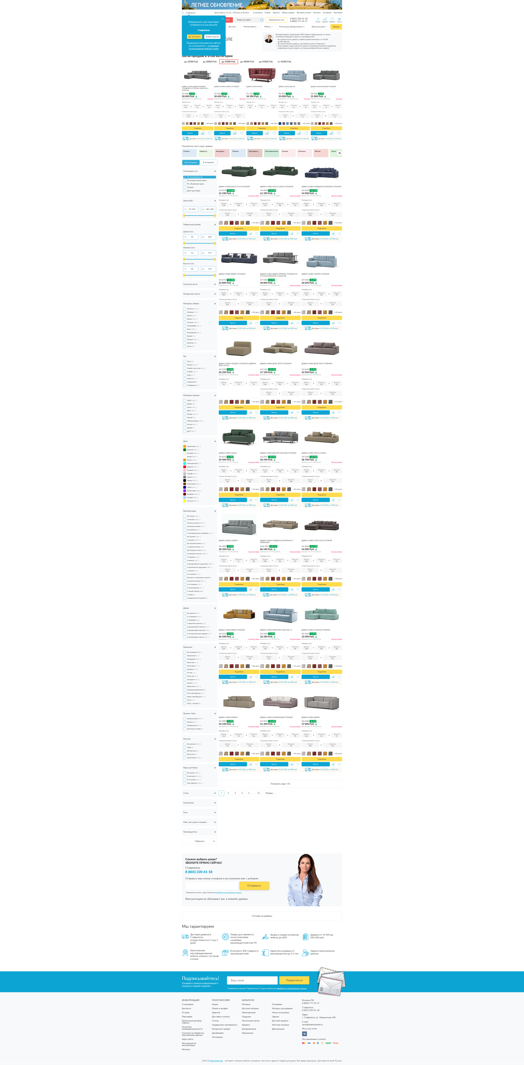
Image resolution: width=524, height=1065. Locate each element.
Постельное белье (251, 1021)
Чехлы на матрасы (280, 1013)
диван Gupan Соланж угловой (316, 630)
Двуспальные (278, 1029)
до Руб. (191, 62)
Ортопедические (271, 151)
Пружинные (247, 1033)
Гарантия (276, 12)
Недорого (203, 151)
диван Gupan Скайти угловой (226, 86)
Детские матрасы (250, 1009)
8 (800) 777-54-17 (298, 21)
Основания (277, 1004)
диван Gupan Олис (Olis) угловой (317, 540)
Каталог (226, 20)
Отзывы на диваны (262, 916)
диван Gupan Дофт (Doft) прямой (317, 363)
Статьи (215, 1021)
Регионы (186, 1049)
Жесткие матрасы (280, 1025)
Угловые (186, 151)
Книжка (285, 151)
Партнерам (338, 12)
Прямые (235, 151)
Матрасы (246, 1004)
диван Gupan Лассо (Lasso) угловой (276, 186)
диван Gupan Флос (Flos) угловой (234, 186)
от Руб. (284, 62)
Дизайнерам (218, 1033)
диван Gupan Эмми (254, 86)
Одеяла (275, 1017)
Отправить (254, 885)
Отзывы (268, 12)
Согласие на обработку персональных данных (193, 1034)
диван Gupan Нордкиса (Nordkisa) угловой (321, 186)
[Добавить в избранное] (210, 133)
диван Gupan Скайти (228, 540)
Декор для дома (318, 27)
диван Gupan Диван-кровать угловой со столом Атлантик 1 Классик (195, 88)
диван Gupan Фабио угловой (232, 274)
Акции (215, 1004)
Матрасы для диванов (282, 1009)
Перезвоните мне (276, 20)
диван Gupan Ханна (228, 453)
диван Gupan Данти (287, 86)
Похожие (210, 99)
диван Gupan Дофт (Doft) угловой (275, 363)
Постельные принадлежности (291, 27)
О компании (257, 12)
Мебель (267, 27)
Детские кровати (280, 1021)
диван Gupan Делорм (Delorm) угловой (278, 453)
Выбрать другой (212, 37)
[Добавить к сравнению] (202, 133)
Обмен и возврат (288, 12)
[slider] (184, 215)
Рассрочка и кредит (221, 1029)
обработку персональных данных (229, 892)
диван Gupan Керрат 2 (228, 717)
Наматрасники (249, 1013)
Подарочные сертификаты (224, 1025)
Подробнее (198, 128)
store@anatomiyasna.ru (312, 1025)
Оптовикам (327, 12)
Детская (232, 27)
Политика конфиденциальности (192, 1028)
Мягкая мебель (250, 27)
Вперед (269, 793)
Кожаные (302, 151)
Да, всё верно (195, 37)
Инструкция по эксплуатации (189, 1044)
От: (185, 209)
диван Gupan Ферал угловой (232, 630)
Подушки (246, 1017)
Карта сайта (187, 1039)
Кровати (246, 1025)
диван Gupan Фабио (311, 717)
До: (203, 209)
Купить (190, 133)
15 (258, 793)
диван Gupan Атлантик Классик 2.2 (276, 630)
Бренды (336, 27)
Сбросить (200, 841)
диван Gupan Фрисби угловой (323, 86)
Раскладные (253, 151)
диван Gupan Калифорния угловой (276, 717)
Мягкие (317, 151)
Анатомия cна (216, 1061)
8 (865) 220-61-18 (298, 19)
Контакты (317, 12)
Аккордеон (220, 151)
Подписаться (294, 980)
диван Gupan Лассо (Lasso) (314, 453)
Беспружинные (249, 1029)
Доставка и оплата (304, 12)
